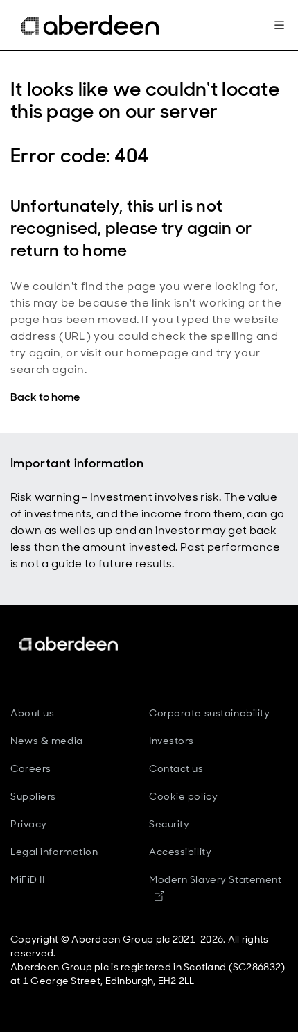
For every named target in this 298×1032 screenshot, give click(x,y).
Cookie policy (183, 796)
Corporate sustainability (209, 713)
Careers (30, 768)
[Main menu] (279, 25)
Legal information (54, 851)
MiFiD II (27, 879)
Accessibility (180, 851)
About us (32, 713)
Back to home (45, 397)
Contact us (176, 768)
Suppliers (33, 796)
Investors (171, 740)
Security (169, 824)
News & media (46, 740)
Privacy (28, 824)
